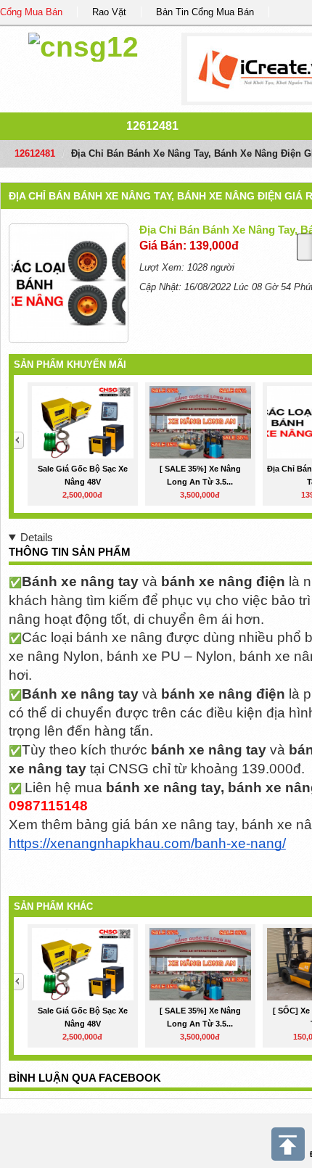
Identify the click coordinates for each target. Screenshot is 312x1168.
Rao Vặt (109, 12)
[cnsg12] (83, 44)
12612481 (152, 126)
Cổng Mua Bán (31, 12)
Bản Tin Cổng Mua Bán (205, 12)
